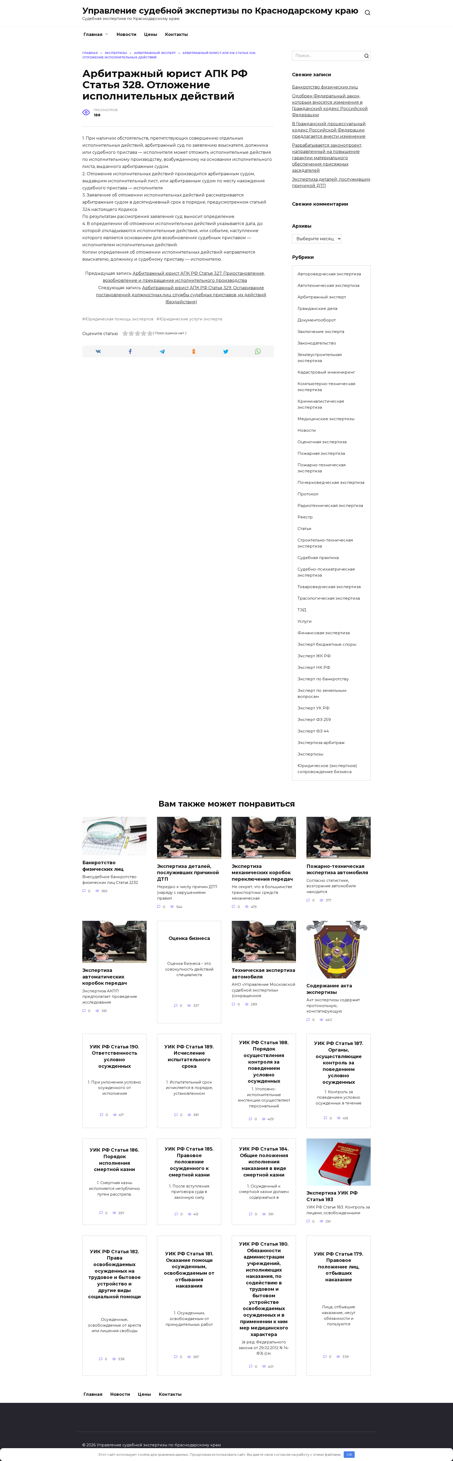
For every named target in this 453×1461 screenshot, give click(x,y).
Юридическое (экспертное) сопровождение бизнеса (327, 768)
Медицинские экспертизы (326, 418)
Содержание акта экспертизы (329, 989)
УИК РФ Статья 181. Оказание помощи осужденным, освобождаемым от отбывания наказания (189, 1270)
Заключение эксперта (321, 331)
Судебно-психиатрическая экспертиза (326, 572)
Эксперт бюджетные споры (327, 644)
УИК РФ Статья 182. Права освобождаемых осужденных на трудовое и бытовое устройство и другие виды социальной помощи (114, 1274)
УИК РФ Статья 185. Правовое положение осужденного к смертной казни (189, 1162)
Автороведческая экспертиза (329, 273)
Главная (93, 34)
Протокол (308, 493)
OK (349, 1454)
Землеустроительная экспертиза (320, 357)
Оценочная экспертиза (322, 441)
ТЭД (302, 609)
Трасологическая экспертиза (329, 598)
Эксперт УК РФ (314, 707)
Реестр (305, 517)
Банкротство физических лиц (325, 87)
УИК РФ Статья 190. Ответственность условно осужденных (114, 1056)
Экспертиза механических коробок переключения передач (262, 872)
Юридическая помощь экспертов (119, 319)
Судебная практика (318, 557)
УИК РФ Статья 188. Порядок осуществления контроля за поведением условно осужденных (264, 1061)
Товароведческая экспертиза (329, 586)
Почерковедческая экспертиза (331, 482)
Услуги (305, 621)
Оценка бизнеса (189, 938)
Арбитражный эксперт (322, 296)
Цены (150, 34)
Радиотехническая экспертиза (330, 505)
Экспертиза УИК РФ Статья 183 (332, 1196)
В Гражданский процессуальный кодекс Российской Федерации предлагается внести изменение (329, 130)
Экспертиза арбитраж (321, 742)
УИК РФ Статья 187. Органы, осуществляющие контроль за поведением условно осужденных (338, 1063)
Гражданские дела (317, 308)
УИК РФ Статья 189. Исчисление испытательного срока (189, 1056)
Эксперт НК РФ (314, 667)
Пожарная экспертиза (321, 453)
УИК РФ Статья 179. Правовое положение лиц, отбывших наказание (338, 1266)
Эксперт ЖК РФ (314, 655)
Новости (126, 34)
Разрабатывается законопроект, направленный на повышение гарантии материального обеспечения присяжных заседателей (327, 158)
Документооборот (317, 320)
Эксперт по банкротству (323, 678)
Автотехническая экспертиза (328, 285)
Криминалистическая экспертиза (321, 404)
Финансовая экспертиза (324, 632)
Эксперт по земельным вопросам (322, 693)
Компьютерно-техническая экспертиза (326, 386)
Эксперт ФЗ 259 (314, 719)
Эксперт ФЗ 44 (313, 731)
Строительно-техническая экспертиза (325, 543)
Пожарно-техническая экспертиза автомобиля (337, 869)
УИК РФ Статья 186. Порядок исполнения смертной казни (114, 1159)
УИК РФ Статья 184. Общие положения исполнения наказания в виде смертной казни (264, 1162)
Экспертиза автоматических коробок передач (104, 976)
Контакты (176, 34)
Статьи (304, 528)
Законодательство (317, 343)
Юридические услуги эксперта (190, 319)
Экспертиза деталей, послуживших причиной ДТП (188, 872)
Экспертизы (310, 754)
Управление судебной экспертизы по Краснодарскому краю (220, 11)
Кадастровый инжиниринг (326, 372)
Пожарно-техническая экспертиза (322, 467)
